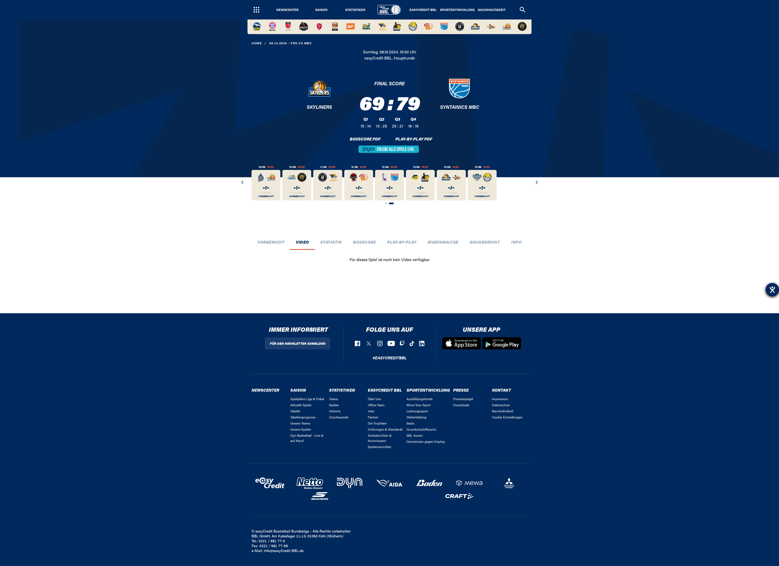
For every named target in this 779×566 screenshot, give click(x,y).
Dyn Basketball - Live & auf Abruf (307, 438)
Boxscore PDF (365, 139)
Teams (333, 398)
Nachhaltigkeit (492, 9)
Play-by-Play (401, 242)
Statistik (331, 242)
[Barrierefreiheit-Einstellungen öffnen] (772, 289)
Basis (410, 423)
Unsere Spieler (300, 429)
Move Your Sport (418, 405)
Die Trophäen (377, 423)
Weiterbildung (416, 417)
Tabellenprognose (302, 417)
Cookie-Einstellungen (507, 417)
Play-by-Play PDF (413, 139)
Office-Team (376, 405)
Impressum (500, 398)
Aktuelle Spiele (300, 405)
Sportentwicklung (457, 9)
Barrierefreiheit (502, 411)
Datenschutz (501, 405)
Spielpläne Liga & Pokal (307, 398)
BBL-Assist (415, 435)
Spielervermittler (380, 446)
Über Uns (374, 398)
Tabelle (295, 411)
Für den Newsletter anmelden (297, 343)
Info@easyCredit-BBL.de (283, 550)
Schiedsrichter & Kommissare (380, 438)
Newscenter (287, 9)
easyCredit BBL (423, 9)
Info (516, 242)
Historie (334, 411)
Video (302, 242)
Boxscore (364, 242)
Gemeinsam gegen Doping (426, 441)
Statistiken (355, 9)
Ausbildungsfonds (420, 398)
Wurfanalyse (443, 242)
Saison (321, 9)
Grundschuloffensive (421, 429)
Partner (373, 417)
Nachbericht (485, 242)
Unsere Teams (300, 423)
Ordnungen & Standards (385, 429)
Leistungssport (417, 411)
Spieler (334, 405)
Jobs (371, 411)
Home (257, 43)
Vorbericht (270, 242)
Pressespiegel (463, 398)
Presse (461, 390)
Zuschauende (338, 417)
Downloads (461, 405)
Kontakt (501, 390)
